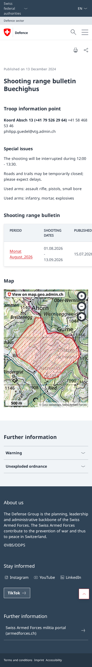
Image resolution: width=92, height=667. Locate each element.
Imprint (39, 660)
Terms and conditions (18, 660)
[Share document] (86, 50)
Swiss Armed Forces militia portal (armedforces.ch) (36, 630)
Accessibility (54, 660)
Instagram (19, 577)
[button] (84, 594)
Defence (21, 32)
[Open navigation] (85, 32)
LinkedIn (73, 577)
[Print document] (75, 50)
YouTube (47, 577)
